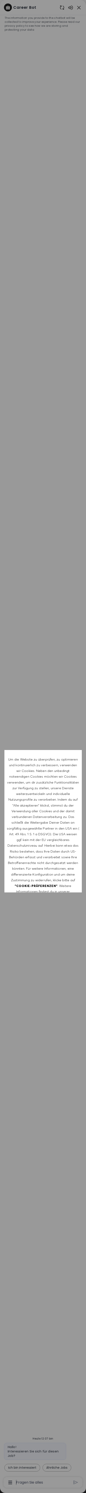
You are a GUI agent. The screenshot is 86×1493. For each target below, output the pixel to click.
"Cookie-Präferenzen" (36, 886)
